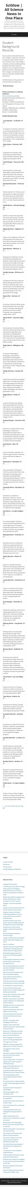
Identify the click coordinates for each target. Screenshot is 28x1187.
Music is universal (8, 944)
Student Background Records (12, 869)
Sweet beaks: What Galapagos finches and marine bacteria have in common (13, 1124)
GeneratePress (17, 1182)
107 (19, 806)
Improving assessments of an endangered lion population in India (12, 1112)
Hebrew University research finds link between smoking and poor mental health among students (13, 949)
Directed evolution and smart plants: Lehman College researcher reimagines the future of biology (13, 923)
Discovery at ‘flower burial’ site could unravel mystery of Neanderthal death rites (12, 1140)
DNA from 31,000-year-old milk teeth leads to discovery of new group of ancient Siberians (12, 1033)
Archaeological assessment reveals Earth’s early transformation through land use (13, 961)
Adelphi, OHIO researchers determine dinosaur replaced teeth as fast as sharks (14, 1027)
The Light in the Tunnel (10, 1042)
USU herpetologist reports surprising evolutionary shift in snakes (12, 1077)
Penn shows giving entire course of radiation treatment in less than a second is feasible (13, 968)
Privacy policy (7, 867)
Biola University (7, 96)
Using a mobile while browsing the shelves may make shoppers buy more (13, 940)
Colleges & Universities (10, 884)
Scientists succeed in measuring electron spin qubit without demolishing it (13, 1055)
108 (22, 806)
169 (3, 808)
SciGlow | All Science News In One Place (14, 11)
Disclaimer (6, 864)
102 (6, 806)
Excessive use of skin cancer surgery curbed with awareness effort (12, 929)
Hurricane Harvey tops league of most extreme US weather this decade (13, 1146)
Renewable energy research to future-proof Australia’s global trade (12, 955)
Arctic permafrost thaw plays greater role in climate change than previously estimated (14, 990)
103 (8, 806)
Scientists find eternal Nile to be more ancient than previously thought (12, 1016)
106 (16, 806)
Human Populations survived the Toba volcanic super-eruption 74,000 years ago (13, 1061)
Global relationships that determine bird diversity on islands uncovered (14, 1118)
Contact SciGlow (8, 862)
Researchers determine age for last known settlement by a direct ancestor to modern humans (13, 899)
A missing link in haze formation (13, 985)
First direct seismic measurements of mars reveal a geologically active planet (14, 1083)
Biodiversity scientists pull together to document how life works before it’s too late (14, 1161)
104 (11, 806)
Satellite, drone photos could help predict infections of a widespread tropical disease (13, 1001)
